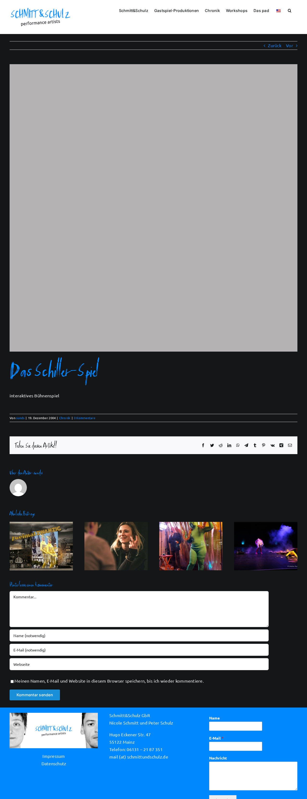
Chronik (65, 418)
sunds (20, 418)
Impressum (53, 756)
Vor (289, 45)
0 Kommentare (84, 418)
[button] (289, 10)
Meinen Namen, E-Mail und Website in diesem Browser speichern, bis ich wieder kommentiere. (109, 680)
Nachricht (218, 758)
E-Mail (216, 738)
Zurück (274, 45)
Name (214, 718)
